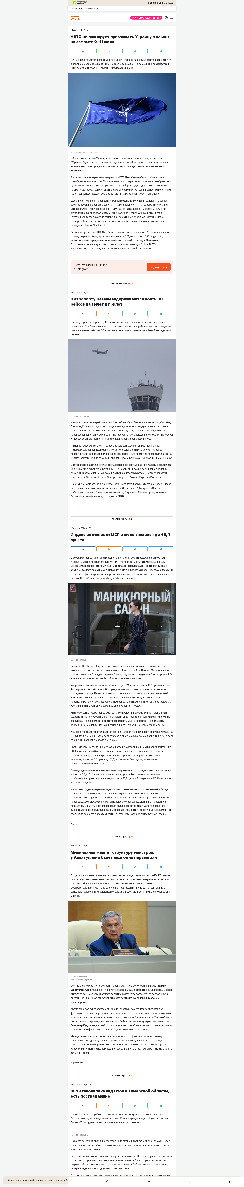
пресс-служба (80, 980)
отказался (158, 221)
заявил (118, 181)
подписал (122, 232)
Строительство (77, 1063)
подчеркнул (93, 244)
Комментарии (122, 283)
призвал (98, 216)
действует (101, 464)
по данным (90, 789)
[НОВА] (145, 18)
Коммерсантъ (143, 574)
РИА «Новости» (112, 63)
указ (95, 887)
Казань (74, 506)
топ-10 (168, 1048)
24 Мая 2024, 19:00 (79, 30)
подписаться (158, 267)
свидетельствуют (121, 330)
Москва (89, 9)
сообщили (150, 1118)
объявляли (95, 496)
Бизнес (74, 824)
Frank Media (159, 813)
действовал (77, 488)
